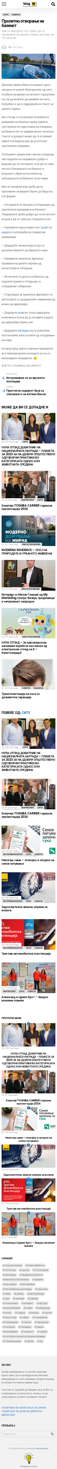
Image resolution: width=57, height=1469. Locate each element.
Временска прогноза (32, 1274)
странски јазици (13, 1341)
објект (25, 1317)
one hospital (41, 1270)
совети (43, 1331)
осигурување (11, 1322)
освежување (41, 1317)
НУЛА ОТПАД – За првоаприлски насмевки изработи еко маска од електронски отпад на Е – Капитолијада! (24, 647)
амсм (7, 1293)
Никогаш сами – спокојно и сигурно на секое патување (28, 862)
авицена (39, 1279)
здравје (34, 1298)
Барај (53, 4)
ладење (21, 1312)
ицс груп (43, 1303)
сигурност (29, 1331)
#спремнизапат (13, 854)
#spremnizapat (13, 1265)
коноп (8, 1312)
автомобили (29, 1284)
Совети (26, 688)
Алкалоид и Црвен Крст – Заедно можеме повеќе (25, 999)
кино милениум (12, 1307)
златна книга (11, 1303)
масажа (35, 1312)
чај (41, 1341)
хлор (21, 312)
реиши (40, 1326)
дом (7, 1298)
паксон (27, 1322)
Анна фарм (10, 1274)
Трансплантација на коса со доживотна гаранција (21, 695)
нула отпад (10, 1317)
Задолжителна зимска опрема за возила (24, 908)
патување (10, 1326)
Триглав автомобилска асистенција (26, 953)
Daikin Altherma (36, 1265)
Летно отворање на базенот (22, 365)
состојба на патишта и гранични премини (25, 1336)
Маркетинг (28, 499)
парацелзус (42, 1322)
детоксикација (37, 1293)
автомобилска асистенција (18, 1289)
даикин (20, 1293)
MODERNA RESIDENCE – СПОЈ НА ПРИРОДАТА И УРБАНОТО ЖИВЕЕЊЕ (27, 551)
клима (29, 1307)
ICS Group (10, 1270)
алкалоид (42, 1289)
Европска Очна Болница (17, 1279)
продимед (26, 1326)
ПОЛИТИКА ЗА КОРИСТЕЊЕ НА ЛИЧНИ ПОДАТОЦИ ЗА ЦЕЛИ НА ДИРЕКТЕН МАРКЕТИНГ (24, 1411)
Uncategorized (31, 544)
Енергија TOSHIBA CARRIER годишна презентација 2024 (27, 507)
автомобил (10, 1284)
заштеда (20, 1298)
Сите (25, 441)
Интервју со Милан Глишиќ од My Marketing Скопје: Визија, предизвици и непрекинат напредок (28, 598)
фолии (30, 1341)
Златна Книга (41, 1448)
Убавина (38, 688)
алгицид (23, 330)
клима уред (44, 1307)
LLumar (25, 1270)
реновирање (11, 1331)
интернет (28, 1303)
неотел (48, 1312)
